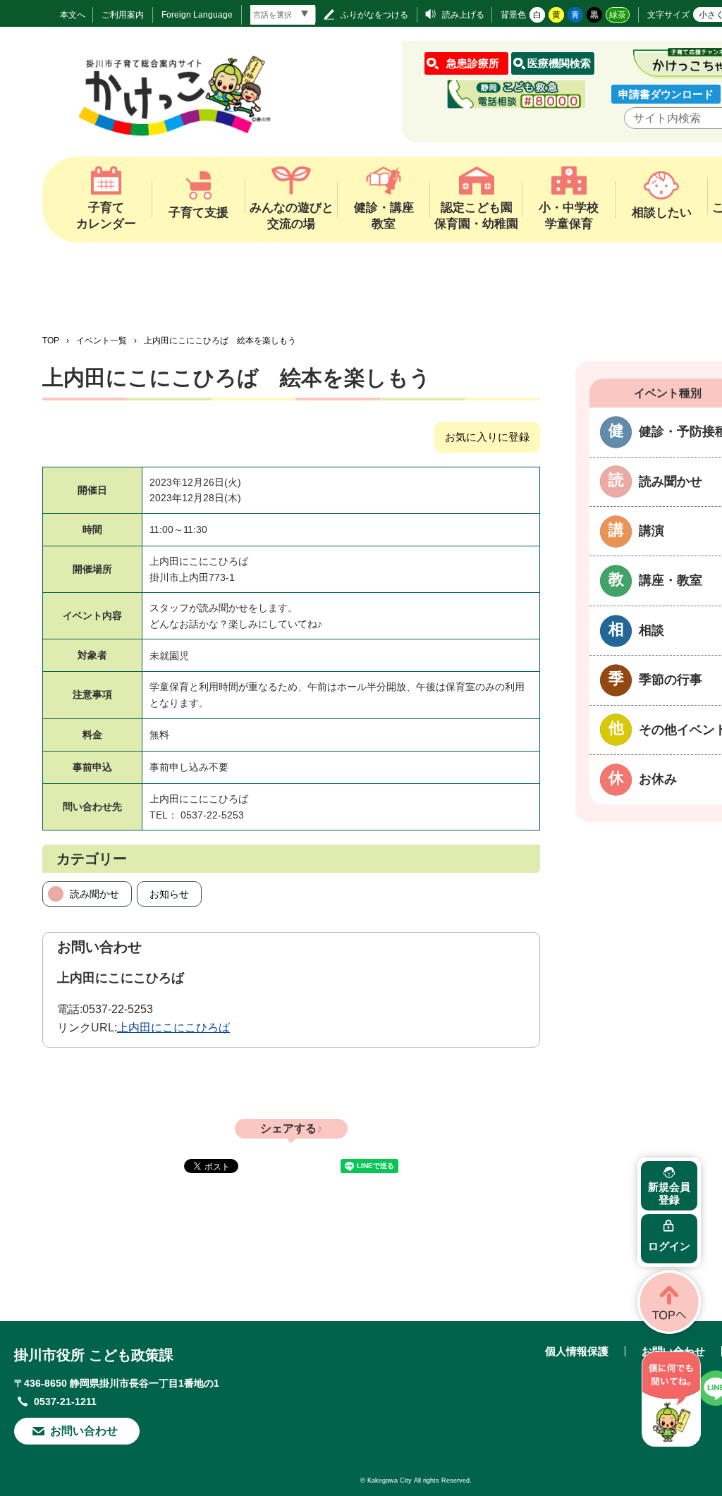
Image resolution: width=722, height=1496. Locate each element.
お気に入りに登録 (487, 437)
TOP (50, 340)
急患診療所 (472, 63)
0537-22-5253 (117, 1009)
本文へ (72, 15)
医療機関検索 (559, 63)
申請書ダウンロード (666, 94)
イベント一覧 (101, 340)
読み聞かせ (94, 894)
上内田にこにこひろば (173, 1028)
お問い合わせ (84, 1431)
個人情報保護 (576, 1351)
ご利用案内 (123, 15)
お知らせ (169, 894)
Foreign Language (197, 15)
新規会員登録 (669, 1193)
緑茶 (617, 15)
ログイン (669, 1246)
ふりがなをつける (374, 15)
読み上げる (463, 15)
